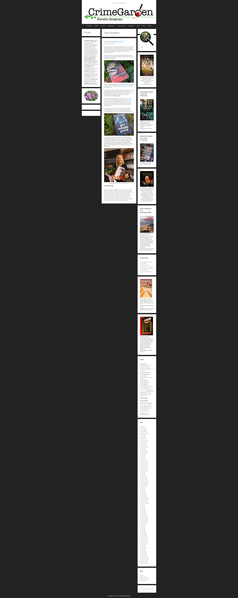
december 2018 (143, 479)
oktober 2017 (142, 501)
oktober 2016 (142, 520)
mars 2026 (142, 428)
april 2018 (142, 491)
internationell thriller (113, 194)
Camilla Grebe (121, 189)
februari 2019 (142, 477)
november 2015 (143, 539)
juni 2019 (142, 472)
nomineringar (128, 195)
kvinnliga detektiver (107, 195)
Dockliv (110, 87)
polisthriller (149, 393)
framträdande (127, 193)
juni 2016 (142, 527)
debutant (105, 190)
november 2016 (143, 518)
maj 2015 (142, 549)
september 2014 (143, 563)
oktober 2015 (142, 540)
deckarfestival (148, 369)
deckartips (116, 192)
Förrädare (127, 100)
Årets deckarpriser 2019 (113, 42)
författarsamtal (122, 193)
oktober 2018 (142, 482)
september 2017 (143, 503)
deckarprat (112, 192)
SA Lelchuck (117, 196)
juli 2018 (141, 487)
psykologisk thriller (148, 394)
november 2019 (143, 467)
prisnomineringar (111, 196)
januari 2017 (142, 515)
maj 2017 (142, 508)
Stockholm (143, 403)
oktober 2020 (142, 462)
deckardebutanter (122, 190)
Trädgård (96, 25)
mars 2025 (142, 436)
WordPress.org (143, 580)
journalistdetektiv (143, 389)
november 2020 (143, 460)
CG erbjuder (103, 25)
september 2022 (143, 447)
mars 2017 (142, 511)
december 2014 (143, 557)
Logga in (141, 575)
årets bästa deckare (109, 189)
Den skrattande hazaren (124, 86)
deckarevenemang (128, 190)
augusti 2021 (142, 453)
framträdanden (106, 194)
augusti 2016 (142, 523)
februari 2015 (142, 554)
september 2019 (143, 470)
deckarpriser (121, 199)
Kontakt (143, 25)
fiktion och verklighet (115, 193)
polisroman (106, 196)
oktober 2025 (142, 431)
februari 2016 (142, 534)
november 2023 (143, 441)
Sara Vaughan (122, 196)
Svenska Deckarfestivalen (89, 72)
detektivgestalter (144, 380)
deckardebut (110, 190)
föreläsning (150, 386)
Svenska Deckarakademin (123, 200)
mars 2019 (142, 476)
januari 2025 (142, 438)
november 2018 (143, 481)
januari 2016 (142, 535)
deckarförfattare (107, 192)
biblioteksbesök (116, 189)
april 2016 (142, 530)
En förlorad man (120, 93)
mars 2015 (142, 552)
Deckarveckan (121, 192)
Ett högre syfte (119, 109)
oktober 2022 (142, 445)
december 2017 (143, 498)
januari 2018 (142, 496)
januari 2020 (142, 465)
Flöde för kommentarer (144, 578)
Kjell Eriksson (128, 194)
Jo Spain (123, 194)
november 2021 (143, 452)
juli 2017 (141, 505)
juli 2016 (141, 525)
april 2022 (142, 448)
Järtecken (111, 86)
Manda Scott (123, 195)
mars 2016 (142, 532)
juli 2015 (141, 545)
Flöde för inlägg (143, 577)
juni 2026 (142, 426)
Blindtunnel (126, 84)
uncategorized (144, 414)
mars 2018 (142, 493)
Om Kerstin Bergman (122, 25)
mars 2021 (142, 458)
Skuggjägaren (107, 56)
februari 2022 (142, 450)
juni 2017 (142, 506)
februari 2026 (142, 429)
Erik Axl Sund (126, 192)
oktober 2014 (142, 561)
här (90, 69)
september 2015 (143, 542)
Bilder (138, 25)
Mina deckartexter (111, 25)
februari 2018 (142, 494)
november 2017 (143, 499)
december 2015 (143, 537)
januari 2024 (142, 440)
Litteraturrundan (93, 82)
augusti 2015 (142, 544)
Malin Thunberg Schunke (116, 195)
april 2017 (142, 510)
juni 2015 (142, 547)
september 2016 (143, 522)
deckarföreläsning (145, 372)
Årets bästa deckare (109, 199)
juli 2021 (141, 455)
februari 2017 (142, 513)
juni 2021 (142, 457)
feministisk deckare (107, 193)
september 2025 (143, 433)
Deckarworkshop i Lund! (145, 265)
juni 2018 (142, 489)
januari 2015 (142, 556)
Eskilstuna (132, 192)
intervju (150, 387)
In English (149, 25)
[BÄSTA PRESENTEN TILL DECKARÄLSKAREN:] (147, 224)
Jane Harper (119, 194)
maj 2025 (142, 435)
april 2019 (142, 474)
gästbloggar (147, 387)
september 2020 (143, 464)
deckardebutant (115, 190)
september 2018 (143, 484)
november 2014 (143, 559)
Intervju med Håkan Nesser (145, 271)
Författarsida (89, 25)
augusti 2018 (142, 486)
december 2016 (143, 516)
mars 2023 (142, 443)
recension (144, 398)
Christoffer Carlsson (128, 189)
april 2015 (142, 551)
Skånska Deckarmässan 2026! (146, 266)
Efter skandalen (111, 104)
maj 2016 (142, 528)
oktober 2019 (142, 469)
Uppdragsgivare (131, 25)
